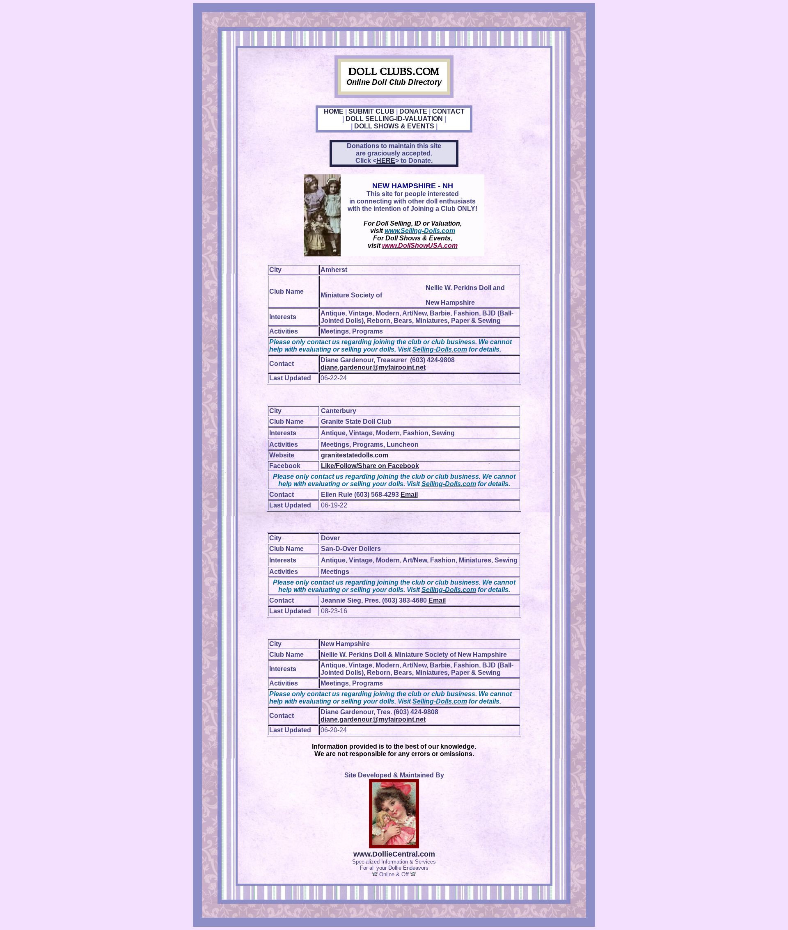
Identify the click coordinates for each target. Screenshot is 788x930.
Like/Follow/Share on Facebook (370, 465)
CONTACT (448, 111)
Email (409, 494)
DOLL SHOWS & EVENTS (394, 126)
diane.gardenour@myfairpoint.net (373, 367)
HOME (334, 111)
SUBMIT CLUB (371, 111)
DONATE (413, 111)
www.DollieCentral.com (394, 854)
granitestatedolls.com (354, 455)
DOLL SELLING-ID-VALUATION (394, 118)
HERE (385, 160)
